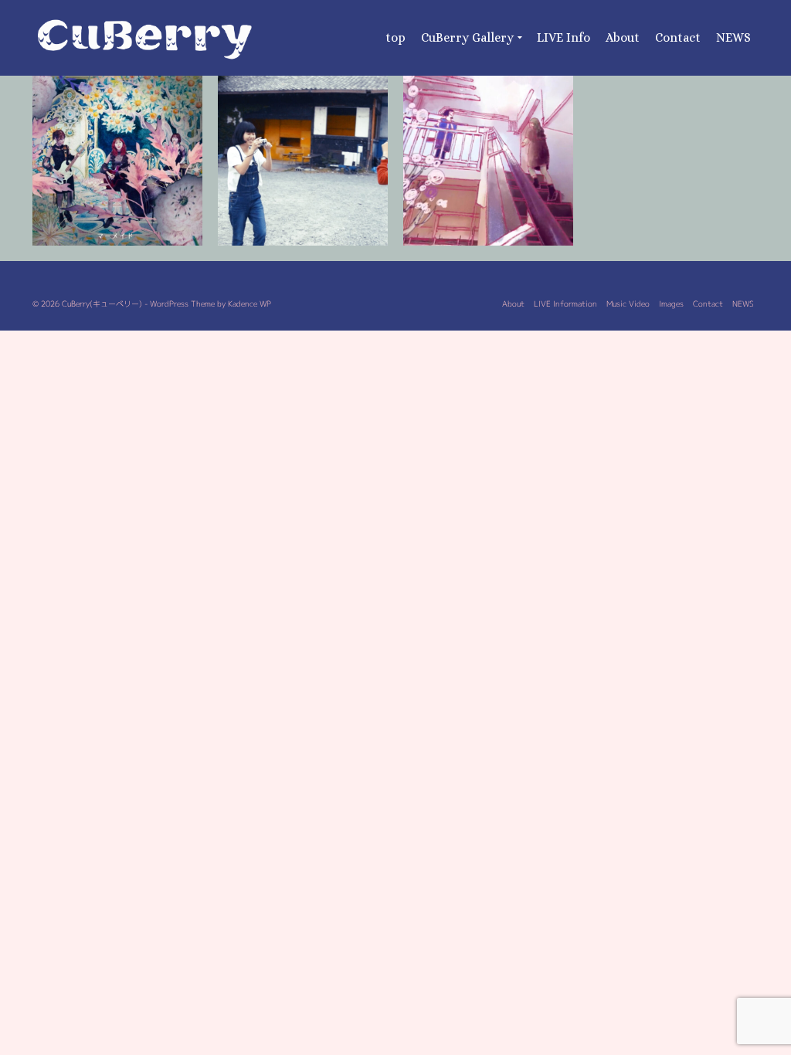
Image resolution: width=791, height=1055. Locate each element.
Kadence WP (249, 303)
